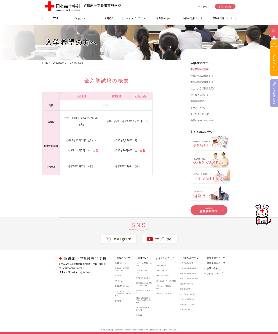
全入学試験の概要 (199, 69)
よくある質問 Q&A (199, 114)
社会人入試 (141, 96)
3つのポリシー (120, 281)
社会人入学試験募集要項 (202, 88)
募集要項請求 (197, 101)
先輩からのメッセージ (201, 120)
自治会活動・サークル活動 (166, 281)
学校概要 (118, 276)
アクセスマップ (215, 273)
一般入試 (81, 96)
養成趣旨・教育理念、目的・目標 (123, 269)
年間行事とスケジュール (165, 265)
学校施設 (139, 315)
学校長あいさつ (120, 263)
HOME (47, 63)
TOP (55, 18)
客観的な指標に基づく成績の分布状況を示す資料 (144, 300)
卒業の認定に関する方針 (144, 292)
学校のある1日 (161, 270)
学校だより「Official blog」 (163, 287)
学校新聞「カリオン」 (164, 293)
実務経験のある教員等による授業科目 (144, 284)
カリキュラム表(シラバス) (143, 272)
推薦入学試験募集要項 (201, 82)
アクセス (205, 6)
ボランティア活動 (162, 276)
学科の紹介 (143, 258)
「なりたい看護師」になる (144, 264)
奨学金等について (199, 94)
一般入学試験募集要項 (201, 75)
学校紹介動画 (185, 309)
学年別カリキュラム (143, 278)
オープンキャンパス (200, 107)
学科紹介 (109, 18)
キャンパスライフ (135, 18)
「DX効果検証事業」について (143, 309)
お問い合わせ (225, 6)
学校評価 (118, 301)
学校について (82, 18)
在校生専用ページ (192, 18)
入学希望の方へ (162, 18)
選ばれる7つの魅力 (122, 286)
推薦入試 (116, 96)
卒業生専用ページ (222, 18)
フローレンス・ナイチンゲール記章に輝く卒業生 (123, 293)
